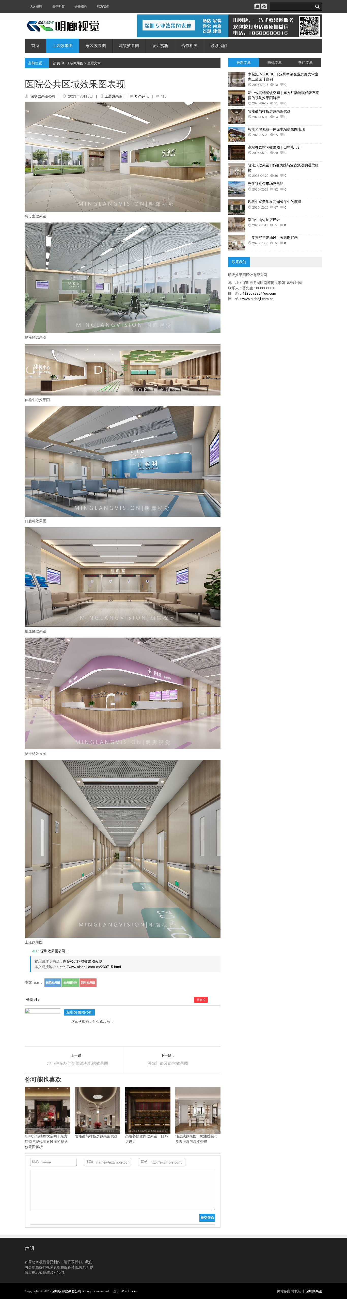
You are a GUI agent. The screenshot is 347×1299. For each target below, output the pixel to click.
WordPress (129, 1291)
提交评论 (207, 1217)
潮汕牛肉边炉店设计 (264, 220)
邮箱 (90, 1162)
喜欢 (201, 1000)
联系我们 (103, 6)
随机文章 (274, 62)
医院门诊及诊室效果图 (168, 1063)
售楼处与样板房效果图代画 (269, 111)
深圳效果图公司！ (54, 951)
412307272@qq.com (259, 293)
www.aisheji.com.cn (258, 299)
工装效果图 (62, 45)
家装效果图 (96, 45)
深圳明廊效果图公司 (67, 1291)
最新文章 (243, 62)
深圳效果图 (88, 982)
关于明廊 (58, 6)
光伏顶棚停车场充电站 (265, 184)
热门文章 (305, 62)
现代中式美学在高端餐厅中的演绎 (274, 202)
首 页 (56, 63)
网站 (144, 1162)
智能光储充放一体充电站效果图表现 (276, 129)
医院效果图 (53, 982)
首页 (35, 45)
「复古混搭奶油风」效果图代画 (273, 237)
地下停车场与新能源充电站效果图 (77, 1063)
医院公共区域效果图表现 (82, 961)
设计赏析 (160, 45)
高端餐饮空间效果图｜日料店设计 (274, 147)
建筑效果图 (129, 45)
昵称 (35, 1162)
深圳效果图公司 (42, 96)
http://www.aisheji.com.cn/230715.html (90, 967)
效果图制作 (70, 982)
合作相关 (81, 6)
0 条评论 (142, 96)
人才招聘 (36, 6)
